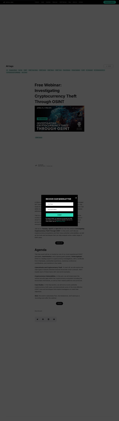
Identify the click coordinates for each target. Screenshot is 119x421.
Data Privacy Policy (60, 221)
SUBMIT (59, 215)
